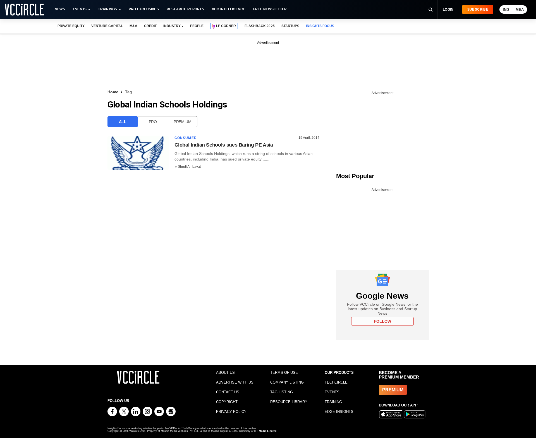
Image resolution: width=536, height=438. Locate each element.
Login (448, 9)
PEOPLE (197, 26)
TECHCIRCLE (336, 382)
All (122, 121)
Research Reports (185, 9)
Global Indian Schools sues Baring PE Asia (223, 145)
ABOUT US (225, 372)
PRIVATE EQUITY (71, 26)
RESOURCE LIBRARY (288, 402)
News (60, 9)
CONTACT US (227, 392)
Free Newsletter (270, 9)
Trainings (107, 9)
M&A (133, 26)
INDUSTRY (172, 26)
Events (80, 9)
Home (112, 92)
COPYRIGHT (227, 402)
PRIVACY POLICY (231, 412)
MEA (520, 10)
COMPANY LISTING (287, 382)
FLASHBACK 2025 (259, 26)
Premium (183, 121)
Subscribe (477, 9)
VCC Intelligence (228, 9)
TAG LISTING (281, 392)
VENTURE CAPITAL (107, 26)
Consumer (185, 138)
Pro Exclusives (144, 9)
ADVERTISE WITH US (234, 382)
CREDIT (150, 26)
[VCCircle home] (24, 9)
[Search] (430, 9)
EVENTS (332, 392)
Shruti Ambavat (189, 167)
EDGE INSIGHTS (339, 412)
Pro (153, 121)
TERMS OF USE (284, 372)
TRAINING (333, 402)
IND (506, 10)
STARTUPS (290, 26)
